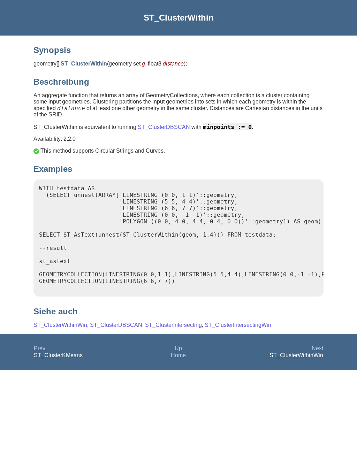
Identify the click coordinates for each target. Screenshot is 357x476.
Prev (39, 348)
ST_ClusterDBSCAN (164, 127)
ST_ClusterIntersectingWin (238, 325)
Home (178, 355)
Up (178, 348)
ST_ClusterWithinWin (60, 325)
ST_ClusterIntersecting (173, 325)
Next (317, 348)
